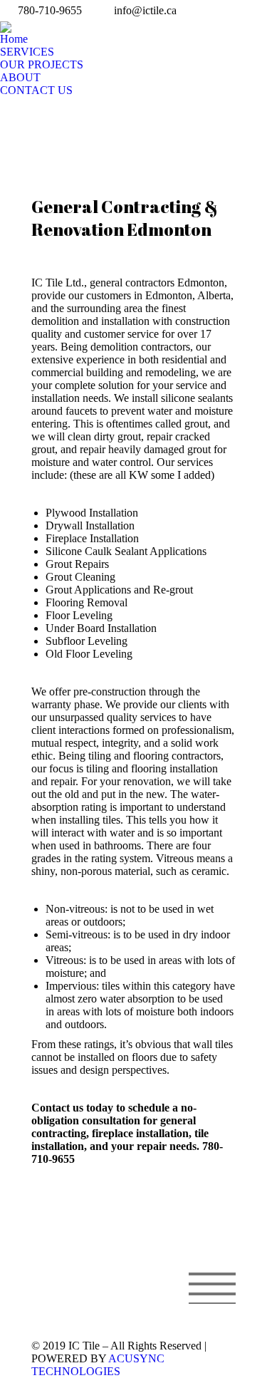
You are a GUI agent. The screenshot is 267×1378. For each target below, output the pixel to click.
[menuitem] (14, 39)
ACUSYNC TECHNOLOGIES (97, 1364)
